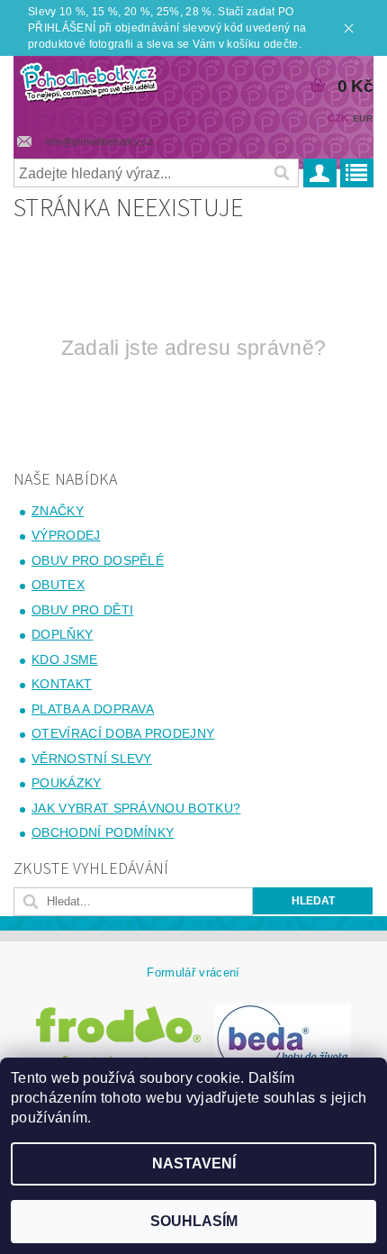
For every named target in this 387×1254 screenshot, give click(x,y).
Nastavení (194, 1163)
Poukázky (67, 783)
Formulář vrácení (193, 972)
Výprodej (66, 535)
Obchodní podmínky (103, 832)
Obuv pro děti (82, 610)
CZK (338, 118)
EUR (363, 118)
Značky (58, 511)
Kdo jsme (65, 659)
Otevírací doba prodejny (123, 733)
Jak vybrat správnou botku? (136, 808)
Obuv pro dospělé (98, 560)
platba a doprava (93, 709)
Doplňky (62, 634)
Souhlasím (194, 1221)
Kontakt (62, 684)
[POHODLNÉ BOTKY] (88, 79)
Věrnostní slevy (92, 758)
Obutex (58, 584)
